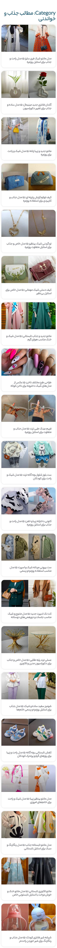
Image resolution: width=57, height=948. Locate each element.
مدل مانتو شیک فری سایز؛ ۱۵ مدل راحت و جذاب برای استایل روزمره (30, 61)
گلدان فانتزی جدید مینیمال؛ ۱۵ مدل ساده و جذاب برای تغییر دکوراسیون (29, 107)
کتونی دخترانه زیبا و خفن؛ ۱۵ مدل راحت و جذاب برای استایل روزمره (30, 523)
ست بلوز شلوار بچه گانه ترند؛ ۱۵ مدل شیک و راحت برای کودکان (29, 477)
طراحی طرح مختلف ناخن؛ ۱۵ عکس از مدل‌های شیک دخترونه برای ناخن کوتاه (31, 384)
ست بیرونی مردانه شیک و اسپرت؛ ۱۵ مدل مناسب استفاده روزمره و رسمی (30, 569)
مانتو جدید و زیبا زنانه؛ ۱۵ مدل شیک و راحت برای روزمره (29, 153)
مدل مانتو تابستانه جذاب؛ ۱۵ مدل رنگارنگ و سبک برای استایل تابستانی (29, 847)
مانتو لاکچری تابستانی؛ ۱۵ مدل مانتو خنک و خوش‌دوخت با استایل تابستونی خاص (29, 893)
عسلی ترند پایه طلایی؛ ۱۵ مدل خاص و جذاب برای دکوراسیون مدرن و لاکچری (29, 662)
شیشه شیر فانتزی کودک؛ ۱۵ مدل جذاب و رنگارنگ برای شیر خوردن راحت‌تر (30, 939)
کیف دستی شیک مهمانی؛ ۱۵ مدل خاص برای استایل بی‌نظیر (28, 292)
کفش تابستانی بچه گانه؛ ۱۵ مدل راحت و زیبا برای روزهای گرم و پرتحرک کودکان (29, 754)
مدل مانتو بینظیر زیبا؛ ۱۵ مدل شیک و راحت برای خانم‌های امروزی (29, 801)
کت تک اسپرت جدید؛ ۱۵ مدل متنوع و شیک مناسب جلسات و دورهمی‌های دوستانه (29, 616)
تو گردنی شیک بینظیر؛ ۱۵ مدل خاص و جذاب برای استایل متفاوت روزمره (29, 246)
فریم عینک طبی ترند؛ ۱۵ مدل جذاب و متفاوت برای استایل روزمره (32, 431)
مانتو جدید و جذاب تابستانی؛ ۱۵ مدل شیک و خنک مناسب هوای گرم (28, 338)
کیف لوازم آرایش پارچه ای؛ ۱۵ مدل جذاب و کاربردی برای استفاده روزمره (30, 199)
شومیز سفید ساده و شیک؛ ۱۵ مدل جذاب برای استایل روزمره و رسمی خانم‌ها (30, 708)
